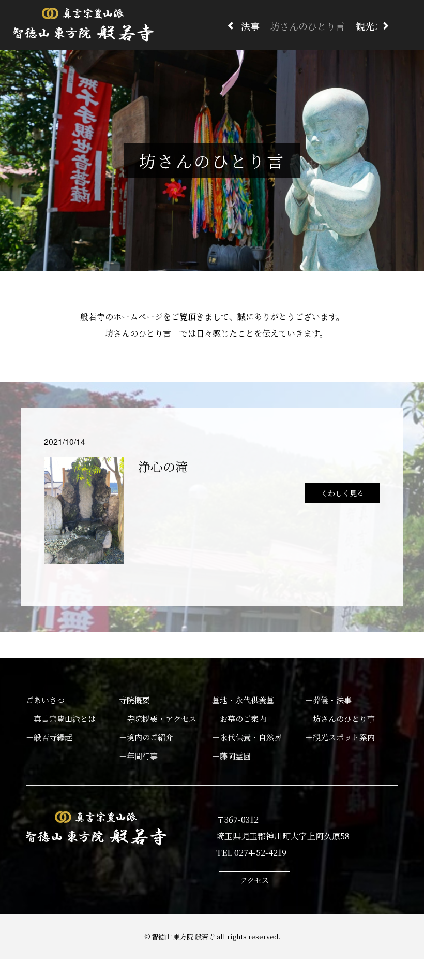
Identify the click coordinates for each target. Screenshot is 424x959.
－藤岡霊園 (231, 755)
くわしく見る (342, 493)
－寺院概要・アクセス (157, 718)
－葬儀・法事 (328, 699)
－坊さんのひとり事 (340, 718)
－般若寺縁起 (49, 737)
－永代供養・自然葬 (247, 737)
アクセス (254, 880)
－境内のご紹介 (146, 737)
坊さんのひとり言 (307, 26)
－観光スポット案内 (340, 737)
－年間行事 (138, 755)
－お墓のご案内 (239, 718)
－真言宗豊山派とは (61, 718)
